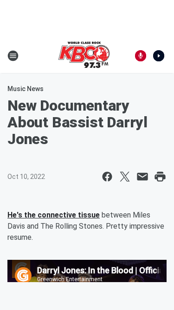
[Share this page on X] (124, 176)
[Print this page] (160, 176)
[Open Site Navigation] (13, 55)
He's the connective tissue (53, 215)
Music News (25, 88)
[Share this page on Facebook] (107, 176)
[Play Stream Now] (158, 55)
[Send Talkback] (140, 55)
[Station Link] (84, 56)
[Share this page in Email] (142, 176)
